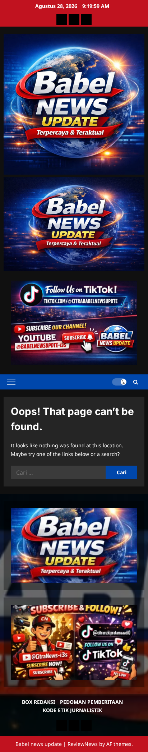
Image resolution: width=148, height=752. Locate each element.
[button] (11, 381)
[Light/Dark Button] (119, 382)
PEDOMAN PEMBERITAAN (91, 701)
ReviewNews (83, 744)
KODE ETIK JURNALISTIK (72, 710)
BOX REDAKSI (38, 701)
